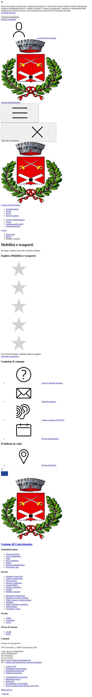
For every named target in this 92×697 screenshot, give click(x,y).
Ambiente (9, 602)
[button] (12, 209)
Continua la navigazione (10, 17)
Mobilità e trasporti (13, 592)
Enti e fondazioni (12, 561)
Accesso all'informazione (15, 220)
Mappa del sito (6, 690)
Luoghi (8, 632)
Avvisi (8, 622)
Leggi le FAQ (11, 666)
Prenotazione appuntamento (16, 669)
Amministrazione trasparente (16, 677)
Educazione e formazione (15, 596)
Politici (8, 563)
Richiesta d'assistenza (14, 673)
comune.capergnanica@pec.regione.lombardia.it (24, 662)
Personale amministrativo (15, 565)
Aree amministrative (13, 556)
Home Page (10, 234)
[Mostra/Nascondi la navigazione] (20, 113)
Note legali (10, 681)
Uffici (8, 558)
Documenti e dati (12, 567)
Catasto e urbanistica (13, 587)
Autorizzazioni (11, 607)
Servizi (8, 237)
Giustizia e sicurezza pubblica (17, 598)
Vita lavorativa (11, 581)
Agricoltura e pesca (13, 609)
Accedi (3, 230)
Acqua (8, 222)
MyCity (6, 694)
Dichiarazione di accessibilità (17, 684)
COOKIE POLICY (8, 13)
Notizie (8, 618)
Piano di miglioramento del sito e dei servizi (22, 686)
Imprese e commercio (14, 583)
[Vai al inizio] (2, 470)
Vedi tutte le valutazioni (10, 356)
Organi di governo (13, 554)
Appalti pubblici (12, 585)
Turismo (9, 589)
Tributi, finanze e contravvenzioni (18, 600)
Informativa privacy (13, 679)
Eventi (8, 634)
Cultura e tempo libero (14, 579)
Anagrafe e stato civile (14, 576)
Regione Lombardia (8, 19)
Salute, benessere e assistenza (17, 604)
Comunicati (10, 620)
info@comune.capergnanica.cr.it (18, 660)
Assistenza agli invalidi (14, 224)
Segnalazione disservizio (15, 671)
